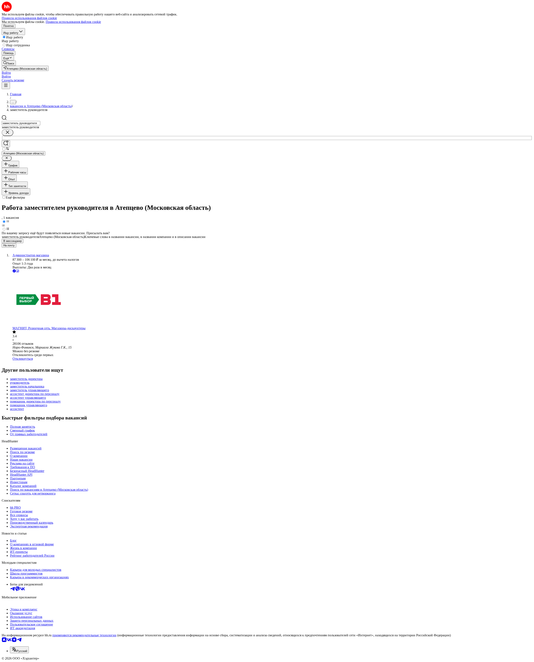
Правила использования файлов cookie (73, 22)
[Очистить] (7, 132)
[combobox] (21, 123)
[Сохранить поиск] (6, 143)
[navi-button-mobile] (6, 85)
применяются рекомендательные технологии (84, 635)
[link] (9, 63)
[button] (6, 72)
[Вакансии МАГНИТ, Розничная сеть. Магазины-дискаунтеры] (271, 299)
